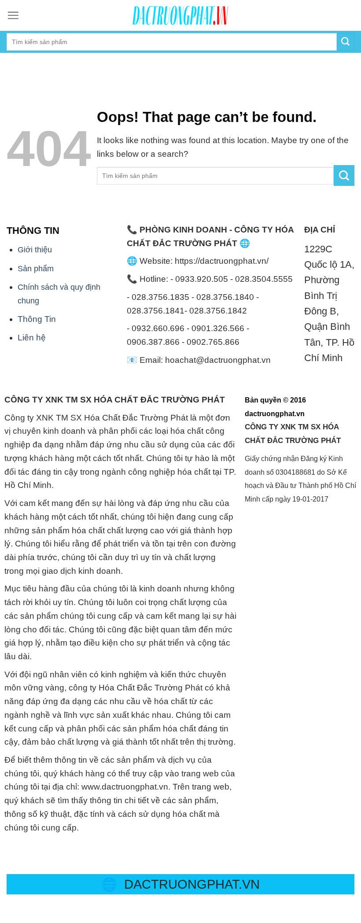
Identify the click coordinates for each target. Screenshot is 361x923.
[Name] (10, 62)
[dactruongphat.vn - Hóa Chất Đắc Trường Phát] (180, 15)
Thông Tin (37, 319)
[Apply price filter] (344, 175)
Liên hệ (32, 337)
